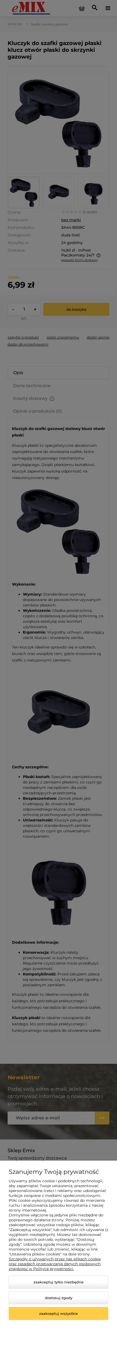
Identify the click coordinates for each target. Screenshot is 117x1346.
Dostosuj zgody (58, 1298)
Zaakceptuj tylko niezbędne (58, 1282)
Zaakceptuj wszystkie (58, 1313)
